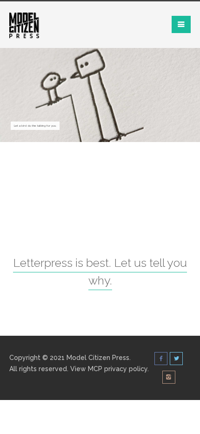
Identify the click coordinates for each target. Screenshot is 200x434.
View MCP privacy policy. (109, 369)
